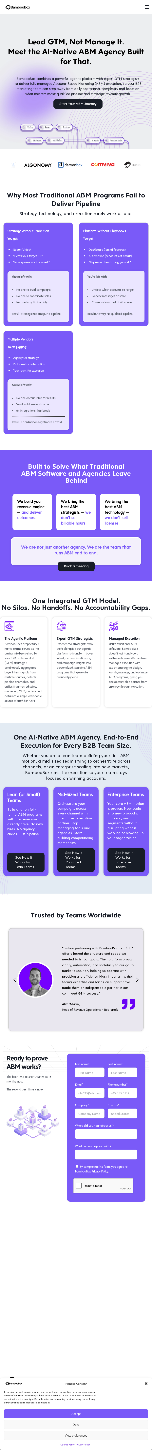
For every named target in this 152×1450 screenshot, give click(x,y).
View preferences (76, 1435)
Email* (79, 1084)
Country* (113, 1105)
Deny (76, 1424)
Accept (76, 1413)
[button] (146, 1383)
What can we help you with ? (93, 1146)
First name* (82, 1064)
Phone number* (117, 1084)
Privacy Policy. (100, 1171)
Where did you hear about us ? (94, 1125)
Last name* (115, 1064)
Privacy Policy (83, 1444)
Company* (82, 1105)
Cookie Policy (67, 1444)
